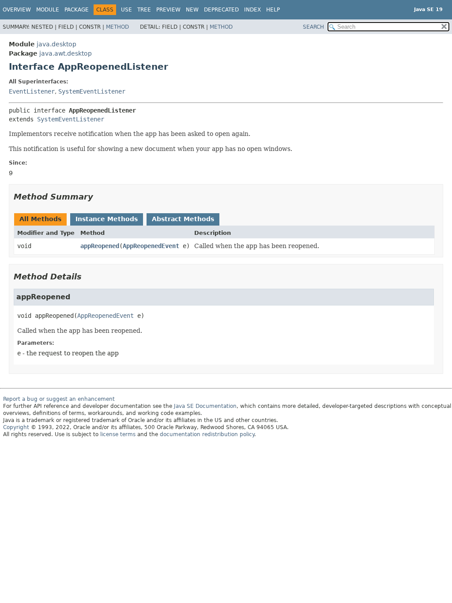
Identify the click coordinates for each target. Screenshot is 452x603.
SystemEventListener (91, 91)
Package (76, 10)
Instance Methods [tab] (106, 218)
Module (47, 10)
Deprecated (221, 10)
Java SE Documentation (205, 406)
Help (273, 10)
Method (117, 27)
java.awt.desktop (65, 53)
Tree (144, 10)
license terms (118, 434)
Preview (168, 10)
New (192, 10)
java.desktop (56, 44)
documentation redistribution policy (207, 434)
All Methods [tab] (40, 218)
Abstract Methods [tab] (183, 218)
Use (126, 10)
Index (252, 10)
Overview (17, 10)
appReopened (99, 245)
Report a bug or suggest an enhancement (59, 399)
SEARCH (313, 27)
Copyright (16, 427)
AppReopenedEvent (151, 245)
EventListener (32, 91)
